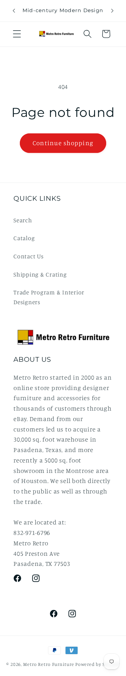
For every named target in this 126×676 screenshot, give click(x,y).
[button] (17, 34)
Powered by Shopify (97, 664)
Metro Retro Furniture (49, 664)
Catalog (24, 238)
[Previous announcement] (13, 10)
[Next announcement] (112, 10)
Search (22, 220)
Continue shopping (63, 143)
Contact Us (28, 256)
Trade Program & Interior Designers (48, 297)
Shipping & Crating (40, 274)
